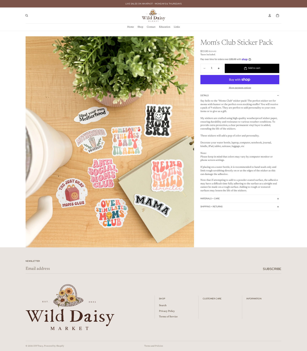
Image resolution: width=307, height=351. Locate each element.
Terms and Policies (153, 346)
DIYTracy (38, 346)
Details (204, 95)
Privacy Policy (167, 311)
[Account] (270, 15)
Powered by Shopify (54, 346)
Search (162, 305)
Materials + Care (210, 198)
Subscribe (272, 269)
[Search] (27, 15)
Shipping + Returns (211, 206)
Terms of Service (168, 317)
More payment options (240, 88)
